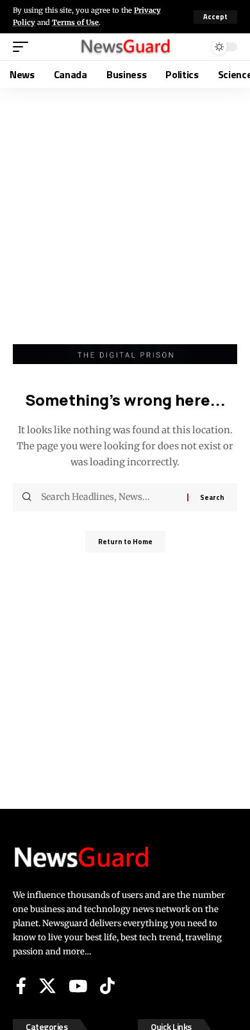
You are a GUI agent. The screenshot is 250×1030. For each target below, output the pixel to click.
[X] (47, 986)
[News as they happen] (125, 46)
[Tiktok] (107, 986)
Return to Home (125, 541)
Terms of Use (75, 22)
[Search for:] (109, 497)
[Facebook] (21, 986)
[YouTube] (77, 986)
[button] (215, 17)
